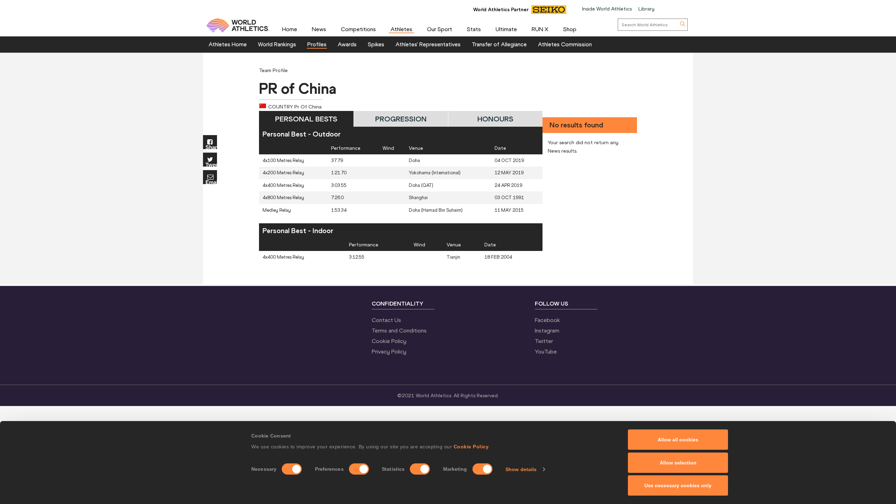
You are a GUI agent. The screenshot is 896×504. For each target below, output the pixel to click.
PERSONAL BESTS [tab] (306, 118)
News (319, 29)
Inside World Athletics (607, 9)
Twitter (544, 340)
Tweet (211, 164)
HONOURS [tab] (495, 118)
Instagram (547, 330)
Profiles (317, 44)
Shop (569, 29)
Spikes (376, 44)
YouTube (546, 351)
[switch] (359, 469)
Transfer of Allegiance (499, 44)
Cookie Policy (471, 446)
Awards (347, 44)
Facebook (547, 319)
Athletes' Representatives (428, 44)
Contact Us (386, 319)
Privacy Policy (389, 351)
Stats (474, 29)
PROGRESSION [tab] (401, 118)
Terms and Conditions (399, 330)
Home (289, 29)
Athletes (401, 29)
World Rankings (277, 44)
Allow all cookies (678, 439)
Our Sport (439, 29)
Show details (521, 469)
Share (211, 147)
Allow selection (678, 462)
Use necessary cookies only (678, 485)
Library (646, 9)
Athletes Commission (565, 44)
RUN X (540, 29)
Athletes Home (228, 44)
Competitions (358, 29)
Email (211, 182)
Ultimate (506, 29)
